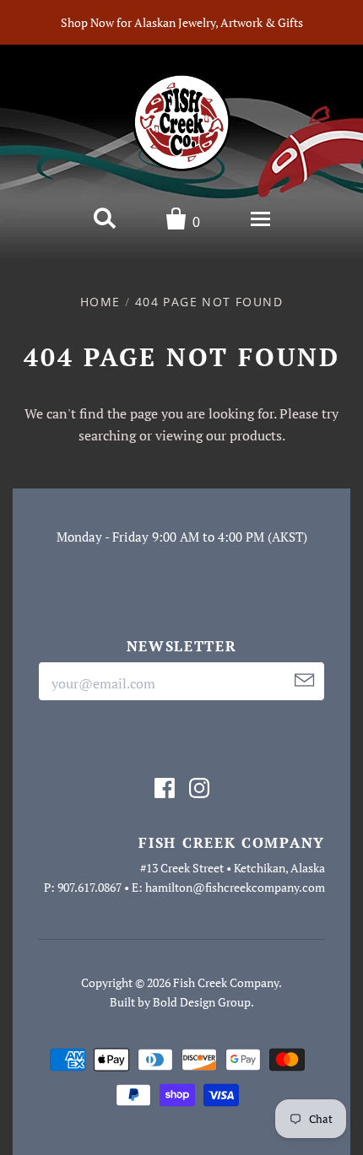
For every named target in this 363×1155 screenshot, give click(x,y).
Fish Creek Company (226, 982)
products (256, 435)
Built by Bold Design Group (180, 1002)
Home (100, 302)
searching (107, 435)
